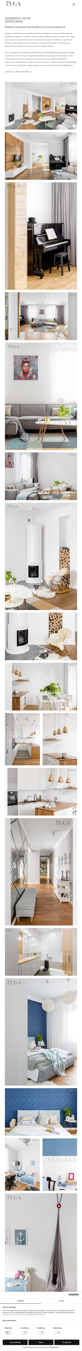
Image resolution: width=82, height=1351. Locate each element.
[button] (73, 4)
